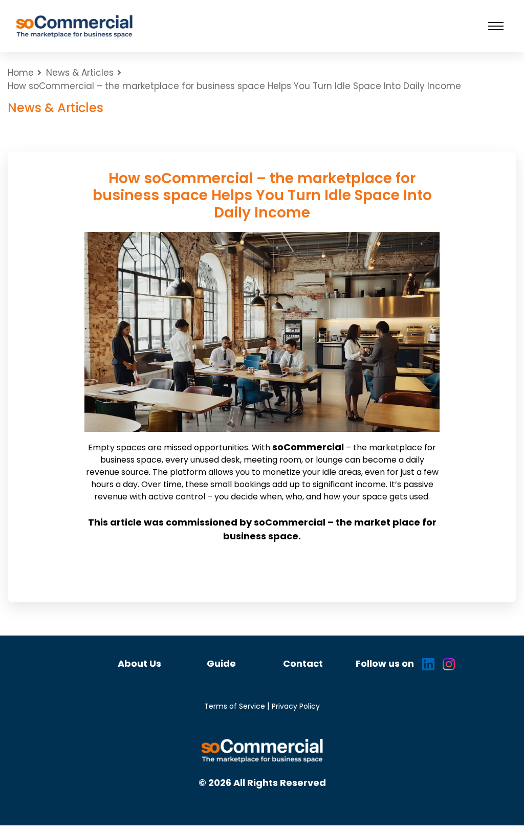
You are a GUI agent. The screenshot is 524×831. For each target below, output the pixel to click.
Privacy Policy (296, 706)
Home (21, 73)
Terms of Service (234, 706)
